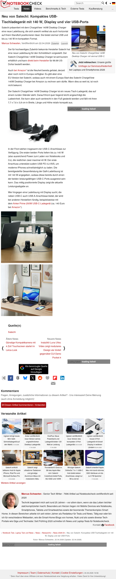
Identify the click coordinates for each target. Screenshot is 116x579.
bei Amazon (20, 70)
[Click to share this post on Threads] (18, 378)
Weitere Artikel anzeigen (13, 482)
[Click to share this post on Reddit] (40, 378)
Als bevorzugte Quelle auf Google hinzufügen (36, 369)
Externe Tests (77, 8)
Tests (16, 8)
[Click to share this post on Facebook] (10, 378)
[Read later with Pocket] (47, 378)
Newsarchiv (46, 532)
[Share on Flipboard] (55, 378)
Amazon (16, 207)
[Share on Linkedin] (62, 378)
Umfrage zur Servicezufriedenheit (95, 66)
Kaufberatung (95, 8)
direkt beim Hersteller (38, 60)
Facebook (109, 524)
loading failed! (74, 108)
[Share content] (4, 378)
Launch (64, 43)
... (112, 8)
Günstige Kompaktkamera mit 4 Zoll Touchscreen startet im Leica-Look (21, 346)
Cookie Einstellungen (72, 572)
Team (33, 572)
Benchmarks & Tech (56, 8)
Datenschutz (43, 572)
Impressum (23, 572)
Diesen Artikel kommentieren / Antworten (24, 404)
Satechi (12, 332)
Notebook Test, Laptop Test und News (18, 532)
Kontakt (55, 572)
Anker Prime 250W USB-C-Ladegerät (32, 203)
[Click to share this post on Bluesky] (25, 378)
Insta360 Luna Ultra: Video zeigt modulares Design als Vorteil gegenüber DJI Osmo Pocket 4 (50, 350)
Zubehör (55, 43)
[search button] (103, 3)
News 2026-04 (59, 532)
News (26, 8)
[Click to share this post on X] (32, 378)
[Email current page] (53, 383)
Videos (37, 8)
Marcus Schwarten (11, 43)
